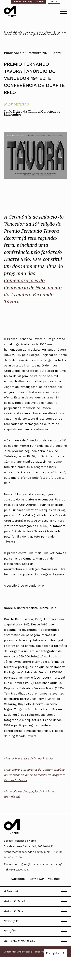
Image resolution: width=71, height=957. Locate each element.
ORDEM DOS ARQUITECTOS (28, 1)
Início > (8, 32)
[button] (35, 891)
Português (52, 953)
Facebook (18, 879)
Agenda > (18, 32)
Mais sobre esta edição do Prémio (28, 758)
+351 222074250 (19, 869)
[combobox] (55, 953)
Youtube (54, 879)
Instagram (36, 879)
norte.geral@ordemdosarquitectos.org (38, 864)
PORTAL (54, 1)
